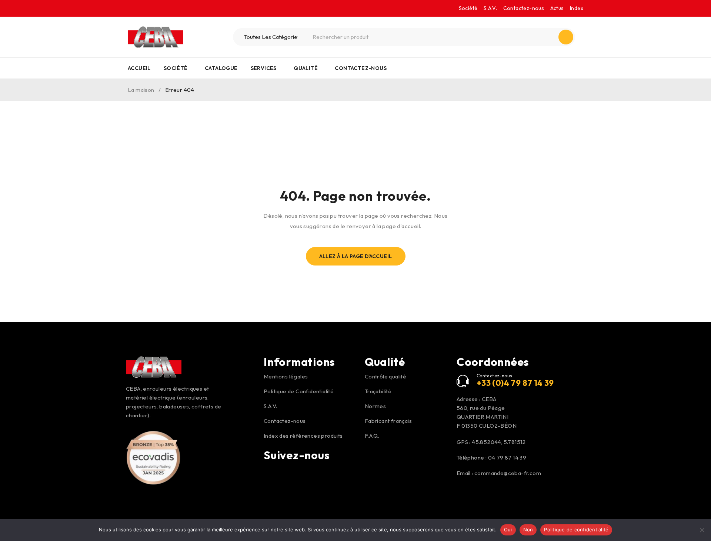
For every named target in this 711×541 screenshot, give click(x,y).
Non (528, 529)
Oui (508, 529)
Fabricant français (388, 420)
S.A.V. (490, 8)
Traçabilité (378, 391)
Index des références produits (303, 435)
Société (468, 8)
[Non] (701, 530)
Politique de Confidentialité (299, 391)
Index (576, 8)
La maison (141, 89)
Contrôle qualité (385, 376)
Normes (375, 406)
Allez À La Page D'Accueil (355, 256)
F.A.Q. (372, 435)
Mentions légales (286, 376)
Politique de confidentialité (576, 529)
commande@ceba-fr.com (507, 473)
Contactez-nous (523, 8)
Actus (557, 8)
